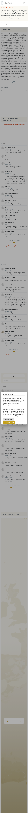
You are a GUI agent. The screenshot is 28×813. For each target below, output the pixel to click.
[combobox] (14, 23)
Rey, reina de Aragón (14, 18)
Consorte (4, 18)
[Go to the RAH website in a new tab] (2, 3)
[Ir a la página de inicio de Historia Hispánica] (7, 3)
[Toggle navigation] (25, 3)
